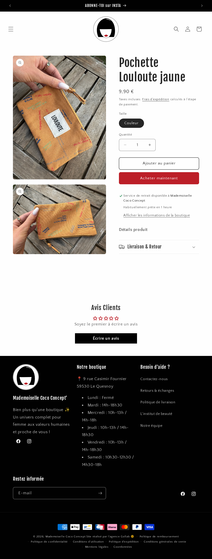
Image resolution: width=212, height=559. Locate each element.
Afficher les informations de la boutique (156, 215)
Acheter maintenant (159, 178)
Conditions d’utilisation (88, 541)
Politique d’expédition (124, 541)
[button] (11, 29)
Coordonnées (122, 546)
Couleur (131, 123)
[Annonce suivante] (202, 5)
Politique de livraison (157, 402)
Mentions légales (97, 546)
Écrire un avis (106, 338)
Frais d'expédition (155, 99)
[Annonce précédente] (10, 5)
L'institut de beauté (156, 414)
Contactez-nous (154, 379)
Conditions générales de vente (165, 541)
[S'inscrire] (100, 493)
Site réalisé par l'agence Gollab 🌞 (110, 536)
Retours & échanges (157, 391)
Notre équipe (151, 426)
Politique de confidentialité (49, 541)
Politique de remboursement (159, 536)
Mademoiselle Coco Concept (66, 536)
